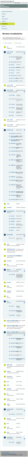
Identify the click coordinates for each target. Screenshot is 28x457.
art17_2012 (10, 119)
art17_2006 (10, 90)
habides (9, 291)
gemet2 (9, 282)
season (12, 72)
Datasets (4, 13)
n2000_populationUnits (13, 159)
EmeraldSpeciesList (13, 147)
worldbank (10, 437)
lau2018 (9, 388)
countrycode (13, 56)
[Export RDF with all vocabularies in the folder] (24, 53)
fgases (8, 269)
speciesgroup (13, 199)
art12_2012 (10, 52)
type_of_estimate (13, 78)
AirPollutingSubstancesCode (13, 338)
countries (13, 104)
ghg (8, 286)
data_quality (13, 62)
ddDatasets (13, 218)
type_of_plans (13, 81)
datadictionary (11, 211)
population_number (13, 67)
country (12, 442)
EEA (8, 1)
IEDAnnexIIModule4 (11, 332)
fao (8, 264)
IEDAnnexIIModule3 (11, 325)
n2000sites (13, 176)
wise (8, 432)
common (9, 207)
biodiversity (10, 130)
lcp (7, 394)
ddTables (13, 221)
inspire (9, 371)
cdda (8, 203)
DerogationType (13, 343)
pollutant (13, 315)
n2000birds (13, 165)
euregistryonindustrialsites (11, 255)
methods (13, 107)
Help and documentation (7, 11)
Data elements (5, 18)
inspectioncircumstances (13, 310)
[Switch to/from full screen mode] (19, 3)
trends (12, 115)
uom (8, 427)
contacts (13, 216)
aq (7, 46)
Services (4, 26)
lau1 (8, 381)
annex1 (12, 306)
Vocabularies (5, 23)
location (12, 64)
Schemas (4, 21)
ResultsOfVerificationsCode (13, 346)
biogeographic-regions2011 (13, 140)
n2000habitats (13, 172)
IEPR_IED (9, 364)
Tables (3, 16)
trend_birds (13, 75)
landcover (9, 376)
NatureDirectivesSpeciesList (13, 191)
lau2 (8, 385)
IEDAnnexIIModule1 (11, 320)
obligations (13, 227)
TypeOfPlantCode (13, 351)
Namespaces (4, 28)
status (12, 230)
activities (13, 95)
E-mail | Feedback (5, 452)
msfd (8, 399)
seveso (9, 418)
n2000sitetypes (13, 180)
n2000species (13, 184)
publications (10, 409)
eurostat (9, 260)
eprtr (8, 244)
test (8, 423)
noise (8, 404)
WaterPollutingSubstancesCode (13, 358)
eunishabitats (13, 151)
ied (7, 301)
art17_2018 (10, 124)
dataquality (13, 143)
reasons (12, 112)
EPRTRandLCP (11, 249)
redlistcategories (13, 195)
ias (7, 296)
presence (13, 70)
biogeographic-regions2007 (13, 137)
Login (17, 3)
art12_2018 (10, 85)
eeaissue (13, 224)
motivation (13, 154)
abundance (13, 133)
